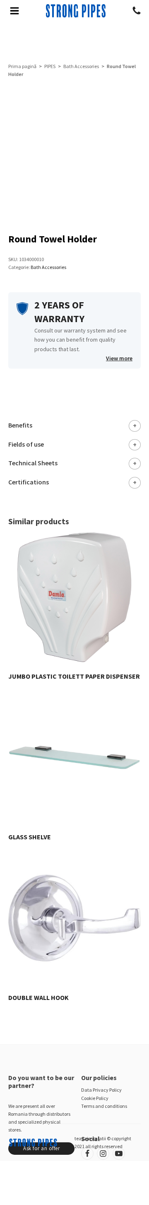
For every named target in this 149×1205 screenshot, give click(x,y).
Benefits (20, 425)
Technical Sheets (33, 463)
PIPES (49, 66)
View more (119, 358)
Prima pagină (22, 66)
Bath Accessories (81, 66)
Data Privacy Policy (101, 1090)
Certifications (28, 482)
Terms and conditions (104, 1106)
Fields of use (26, 444)
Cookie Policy (94, 1098)
